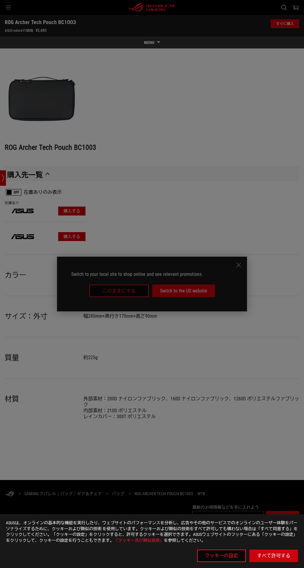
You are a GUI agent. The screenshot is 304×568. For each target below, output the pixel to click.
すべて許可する (273, 555)
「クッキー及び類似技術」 (139, 540)
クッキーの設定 (221, 555)
